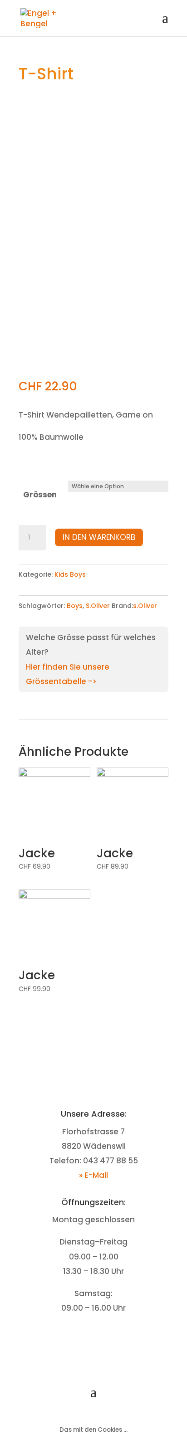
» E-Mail (93, 1175)
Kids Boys (70, 574)
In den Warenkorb (99, 537)
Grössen (40, 494)
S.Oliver (98, 605)
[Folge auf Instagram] (102, 1336)
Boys (75, 605)
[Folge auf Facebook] (84, 1336)
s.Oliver (145, 605)
